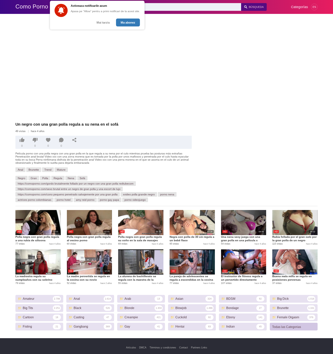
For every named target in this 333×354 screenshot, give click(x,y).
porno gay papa (109, 199)
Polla (45, 178)
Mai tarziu (103, 22)
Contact (183, 347)
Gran (34, 178)
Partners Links (199, 347)
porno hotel (64, 199)
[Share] (74, 140)
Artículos (131, 347)
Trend (47, 169)
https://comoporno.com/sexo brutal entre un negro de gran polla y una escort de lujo (69, 189)
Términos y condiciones (163, 347)
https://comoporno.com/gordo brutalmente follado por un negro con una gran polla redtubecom (76, 183)
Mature (61, 169)
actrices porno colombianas (34, 199)
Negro (21, 178)
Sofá (82, 178)
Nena (71, 178)
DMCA (142, 347)
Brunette (34, 169)
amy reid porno (85, 199)
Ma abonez (128, 22)
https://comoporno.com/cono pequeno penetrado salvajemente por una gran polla (68, 194)
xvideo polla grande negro (139, 194)
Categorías (299, 7)
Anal (20, 169)
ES (314, 6)
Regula (58, 178)
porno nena (167, 194)
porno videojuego (135, 199)
